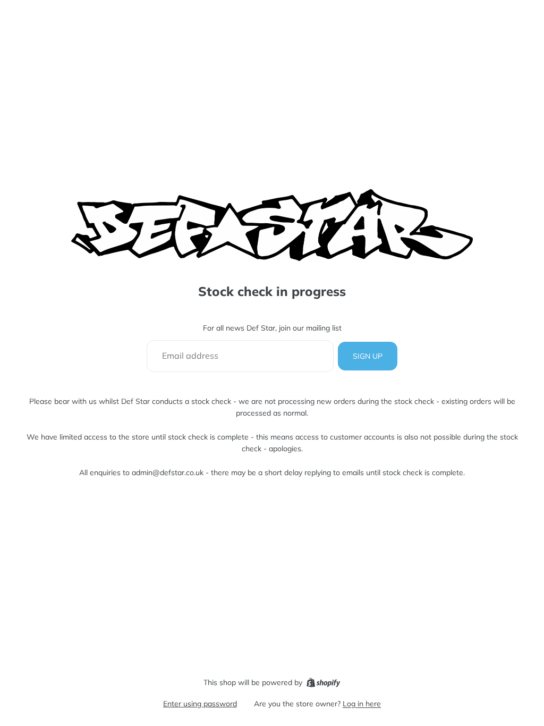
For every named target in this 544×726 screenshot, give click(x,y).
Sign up (367, 356)
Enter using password (200, 703)
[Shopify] (323, 682)
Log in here (362, 703)
